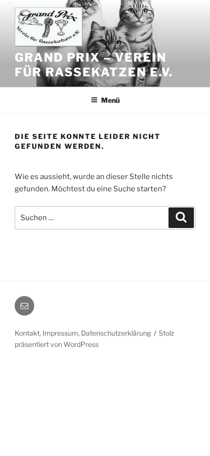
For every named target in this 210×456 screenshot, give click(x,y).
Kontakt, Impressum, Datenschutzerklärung (83, 333)
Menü (110, 100)
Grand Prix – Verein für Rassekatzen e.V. (94, 64)
